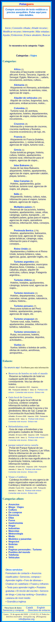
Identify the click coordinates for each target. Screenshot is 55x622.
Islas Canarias (22, 181)
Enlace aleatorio (32, 35)
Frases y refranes (40, 584)
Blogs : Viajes (16, 507)
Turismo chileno (23, 280)
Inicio (8, 28)
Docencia (14, 515)
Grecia (17, 150)
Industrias (14, 528)
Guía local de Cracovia (20, 397)
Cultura (13, 510)
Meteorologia (16, 533)
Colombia (19, 108)
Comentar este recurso (24, 392)
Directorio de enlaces (39, 610)
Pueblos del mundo (19, 552)
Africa (17, 69)
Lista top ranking (25, 594)
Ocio (11, 547)
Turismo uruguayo (24, 319)
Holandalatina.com (18, 426)
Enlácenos (16, 35)
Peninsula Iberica (23, 230)
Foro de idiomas (32, 580)
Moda (12, 536)
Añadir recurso (39, 28)
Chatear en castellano (17, 584)
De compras (15, 512)
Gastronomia (16, 523)
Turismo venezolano (25, 332)
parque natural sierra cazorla (23, 445)
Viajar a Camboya (18, 477)
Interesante (28, 31)
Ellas (11, 517)
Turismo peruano (23, 306)
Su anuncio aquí (12, 367)
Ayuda (6, 35)
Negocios (14, 541)
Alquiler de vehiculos (25, 98)
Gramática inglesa (16, 601)
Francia (18, 137)
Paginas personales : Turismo (25, 549)
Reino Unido (21, 249)
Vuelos (18, 345)
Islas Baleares (21, 165)
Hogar (12, 525)
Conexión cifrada (21, 28)
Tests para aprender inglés (21, 587)
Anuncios (14, 504)
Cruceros (19, 124)
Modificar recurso (12, 31)
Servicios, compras (30, 577)
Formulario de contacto (17, 573)
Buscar (46, 35)
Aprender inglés (14, 580)
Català (29, 607)
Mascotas (14, 531)
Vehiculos (14, 557)
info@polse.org (26, 619)
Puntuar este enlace (36, 419)
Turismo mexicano (24, 293)
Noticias (13, 544)
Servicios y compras (13, 610)
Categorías (22, 55)
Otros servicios (14, 570)
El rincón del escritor (27, 591)
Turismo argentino (24, 262)
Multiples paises (23, 207)
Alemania (19, 85)
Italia (16, 194)
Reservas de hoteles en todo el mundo (28, 373)
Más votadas (42, 31)
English (41, 607)
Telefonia (14, 555)
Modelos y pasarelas (20, 539)
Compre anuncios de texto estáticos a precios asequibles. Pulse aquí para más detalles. (26, 12)
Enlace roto (39, 392)
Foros (12, 520)
